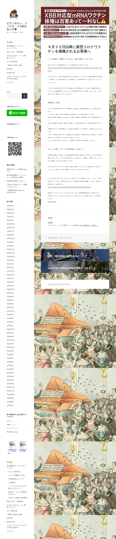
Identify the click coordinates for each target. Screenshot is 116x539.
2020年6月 (10, 297)
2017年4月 (10, 344)
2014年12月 (11, 387)
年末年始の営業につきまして (16, 181)
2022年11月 (11, 253)
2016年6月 (10, 362)
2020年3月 (10, 304)
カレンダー (10, 82)
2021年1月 (10, 286)
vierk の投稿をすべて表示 (87, 225)
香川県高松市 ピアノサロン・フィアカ (15, 47)
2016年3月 (10, 369)
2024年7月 (10, 231)
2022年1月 (10, 268)
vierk (61, 238)
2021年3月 (10, 282)
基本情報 (10, 42)
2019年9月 (10, 315)
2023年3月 (10, 246)
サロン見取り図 (12, 61)
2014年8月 (10, 402)
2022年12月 (11, 249)
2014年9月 (10, 398)
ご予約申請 (11, 482)
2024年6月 (10, 235)
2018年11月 (11, 329)
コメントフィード (12, 428)
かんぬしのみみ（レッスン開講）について (16, 57)
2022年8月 (10, 260)
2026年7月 (10, 206)
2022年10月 (11, 257)
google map (11, 73)
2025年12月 (11, 213)
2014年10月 (11, 394)
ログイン (10, 421)
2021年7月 (10, 278)
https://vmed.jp (52, 201)
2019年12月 (11, 311)
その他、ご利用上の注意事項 (17, 498)
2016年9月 (10, 351)
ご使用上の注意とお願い (15, 65)
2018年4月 (10, 336)
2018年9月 (10, 333)
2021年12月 (11, 271)
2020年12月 (11, 289)
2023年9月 (10, 242)
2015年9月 (10, 376)
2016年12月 (11, 347)
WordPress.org (12, 432)
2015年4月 (10, 384)
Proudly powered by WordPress (59, 284)
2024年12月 (11, 224)
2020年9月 (10, 293)
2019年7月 (10, 322)
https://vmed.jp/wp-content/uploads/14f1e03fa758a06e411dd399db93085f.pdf (69, 187)
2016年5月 (10, 365)
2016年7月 (10, 358)
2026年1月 (10, 209)
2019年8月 (10, 318)
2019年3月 (10, 326)
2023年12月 (11, 238)
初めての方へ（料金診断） (15, 52)
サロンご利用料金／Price (16, 475)
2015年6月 (10, 380)
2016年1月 (10, 373)
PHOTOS (10, 69)
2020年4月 (10, 300)
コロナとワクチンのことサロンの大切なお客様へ (17, 77)
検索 (8, 92)
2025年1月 (10, 220)
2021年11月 (11, 275)
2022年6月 (10, 264)
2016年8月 (10, 355)
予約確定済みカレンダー (16, 479)
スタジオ (69, 238)
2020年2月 (10, 307)
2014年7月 (10, 405)
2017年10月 (11, 340)
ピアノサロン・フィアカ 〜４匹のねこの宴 (17, 26)
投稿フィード (11, 425)
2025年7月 (10, 217)
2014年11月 (11, 391)
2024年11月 (11, 228)
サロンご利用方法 (14, 472)
